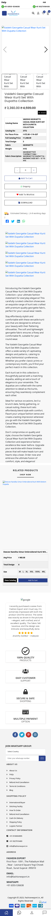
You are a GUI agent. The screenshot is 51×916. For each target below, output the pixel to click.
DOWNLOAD (26, 202)
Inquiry (26, 186)
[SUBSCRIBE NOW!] (42, 758)
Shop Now (25, 474)
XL (27, 571)
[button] (46, 50)
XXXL (37, 571)
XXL (31, 571)
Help (3, 2)
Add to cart (26, 178)
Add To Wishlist (27, 194)
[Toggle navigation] (4, 13)
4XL (43, 571)
